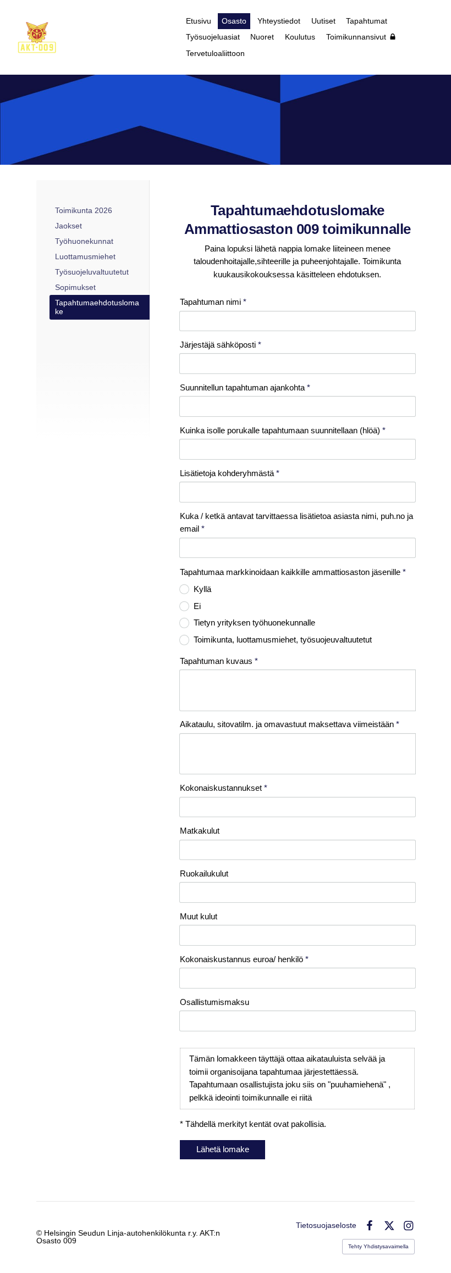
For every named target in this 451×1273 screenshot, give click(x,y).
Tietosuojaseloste (326, 1225)
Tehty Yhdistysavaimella (378, 1246)
